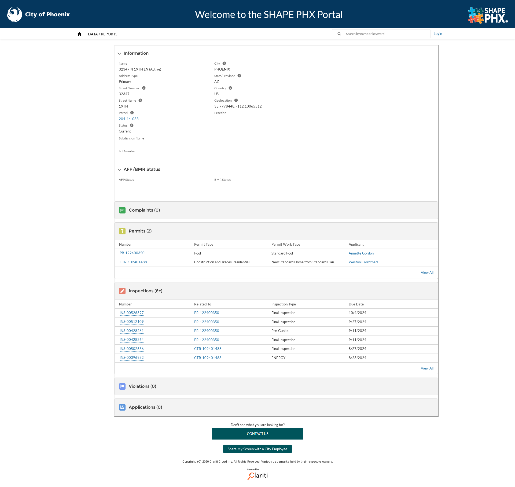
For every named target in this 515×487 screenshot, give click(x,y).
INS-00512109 (132, 321)
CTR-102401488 (133, 262)
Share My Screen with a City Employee (257, 449)
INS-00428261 (132, 331)
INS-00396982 (132, 357)
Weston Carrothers (363, 262)
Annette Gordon (361, 253)
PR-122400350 (132, 253)
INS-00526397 (132, 313)
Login (438, 33)
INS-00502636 (132, 348)
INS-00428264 (132, 339)
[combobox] (388, 33)
